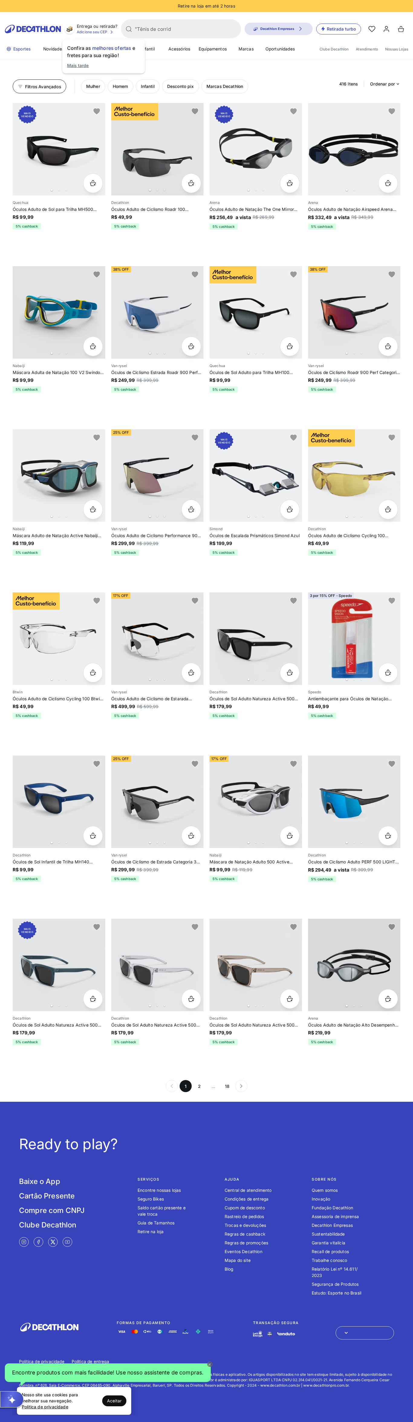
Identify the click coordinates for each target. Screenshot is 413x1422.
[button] (108, 1373)
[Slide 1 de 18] (59, 638)
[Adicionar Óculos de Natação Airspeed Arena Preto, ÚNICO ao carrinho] (388, 183)
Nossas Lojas (396, 49)
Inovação (321, 1198)
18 (227, 1086)
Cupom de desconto (245, 1207)
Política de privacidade (41, 1361)
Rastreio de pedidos (244, 1216)
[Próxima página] (241, 1086)
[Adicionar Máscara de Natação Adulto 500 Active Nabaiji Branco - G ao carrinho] (290, 836)
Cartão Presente (47, 1195)
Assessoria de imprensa (335, 1216)
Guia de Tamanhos (156, 1222)
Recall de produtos (330, 1251)
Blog (229, 1269)
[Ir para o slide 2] (59, 190)
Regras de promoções (246, 1242)
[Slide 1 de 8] (157, 802)
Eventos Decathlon (243, 1251)
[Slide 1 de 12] (256, 638)
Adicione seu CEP (92, 32)
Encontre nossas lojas (159, 1190)
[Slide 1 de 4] (256, 149)
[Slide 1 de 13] (256, 965)
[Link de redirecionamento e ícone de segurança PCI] (269, 1334)
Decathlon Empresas (332, 1225)
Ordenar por (382, 83)
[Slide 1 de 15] (59, 475)
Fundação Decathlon (332, 1207)
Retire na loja (151, 1231)
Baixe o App (39, 1181)
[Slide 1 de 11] (59, 149)
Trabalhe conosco (329, 1260)
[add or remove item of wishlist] (96, 111)
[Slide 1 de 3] (354, 638)
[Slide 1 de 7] (157, 638)
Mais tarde (78, 65)
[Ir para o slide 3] (66, 190)
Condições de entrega (246, 1198)
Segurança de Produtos (335, 1284)
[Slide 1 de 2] (354, 149)
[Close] (210, 1364)
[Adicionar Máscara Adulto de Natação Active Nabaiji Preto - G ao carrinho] (93, 509)
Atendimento (367, 49)
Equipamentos (213, 48)
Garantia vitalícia (328, 1242)
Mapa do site (238, 1260)
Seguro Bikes (151, 1198)
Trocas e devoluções (245, 1225)
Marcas (246, 48)
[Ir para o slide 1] (51, 190)
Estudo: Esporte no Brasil (336, 1292)
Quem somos (325, 1190)
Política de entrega (90, 1361)
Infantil (147, 48)
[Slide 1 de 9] (157, 312)
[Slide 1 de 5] (157, 149)
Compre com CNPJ (52, 1210)
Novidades (53, 48)
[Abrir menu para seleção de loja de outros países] (365, 1333)
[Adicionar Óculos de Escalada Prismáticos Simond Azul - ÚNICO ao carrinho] (290, 509)
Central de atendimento (248, 1190)
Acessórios (179, 48)
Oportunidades (280, 48)
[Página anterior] (172, 1086)
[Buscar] (128, 29)
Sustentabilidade (328, 1234)
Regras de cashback (245, 1234)
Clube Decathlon (334, 49)
